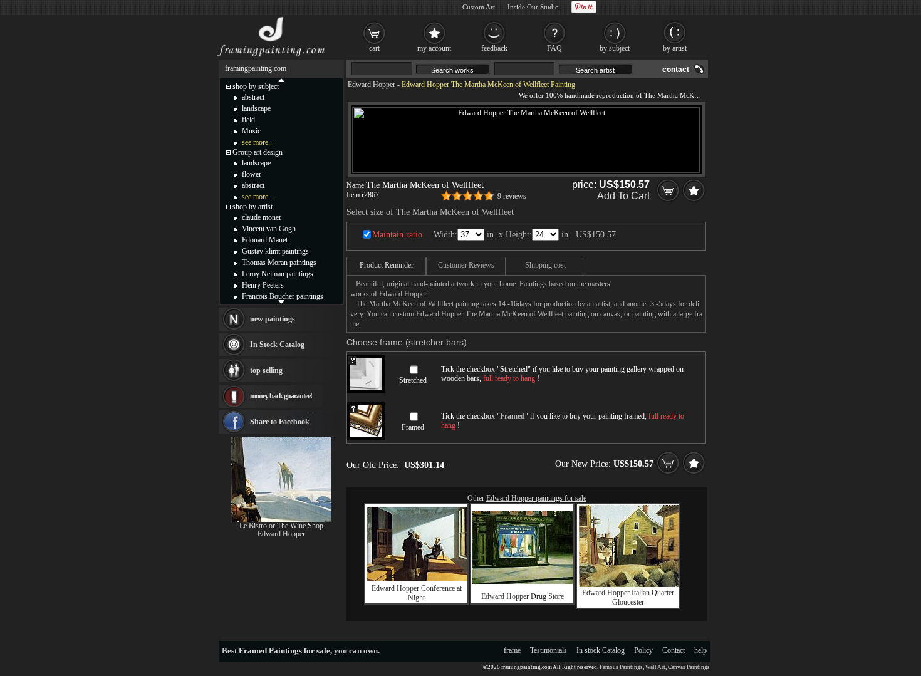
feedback (494, 48)
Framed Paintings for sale (284, 650)
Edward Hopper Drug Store (522, 596)
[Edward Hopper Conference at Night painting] (417, 579)
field (248, 119)
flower (251, 174)
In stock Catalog (600, 650)
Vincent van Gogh (269, 228)
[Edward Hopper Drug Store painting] (522, 581)
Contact (673, 650)
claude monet (261, 217)
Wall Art (655, 667)
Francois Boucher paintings (282, 296)
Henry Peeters (263, 285)
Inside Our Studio (533, 7)
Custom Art (478, 7)
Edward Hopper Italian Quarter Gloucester (628, 597)
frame (512, 650)
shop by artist (252, 206)
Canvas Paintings (689, 667)
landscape (256, 108)
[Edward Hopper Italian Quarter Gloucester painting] (628, 584)
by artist (675, 48)
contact (675, 69)
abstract (253, 97)
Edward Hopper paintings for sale (536, 498)
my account (434, 48)
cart (374, 48)
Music (251, 131)
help (700, 650)
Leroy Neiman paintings (277, 273)
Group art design (257, 152)
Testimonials (548, 650)
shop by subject (255, 86)
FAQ (554, 48)
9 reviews (511, 196)
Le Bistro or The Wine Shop (281, 525)
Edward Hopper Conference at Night (417, 593)
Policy (643, 650)
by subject (615, 48)
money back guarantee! (281, 396)
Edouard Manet (265, 240)
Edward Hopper (371, 84)
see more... (258, 142)
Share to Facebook (280, 421)
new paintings (272, 319)
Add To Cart (623, 195)
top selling (266, 370)
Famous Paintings (621, 667)
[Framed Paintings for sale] (271, 56)
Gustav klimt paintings (275, 251)
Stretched (413, 380)
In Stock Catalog (277, 344)
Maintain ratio (397, 234)
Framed (413, 427)
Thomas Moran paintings (279, 262)
